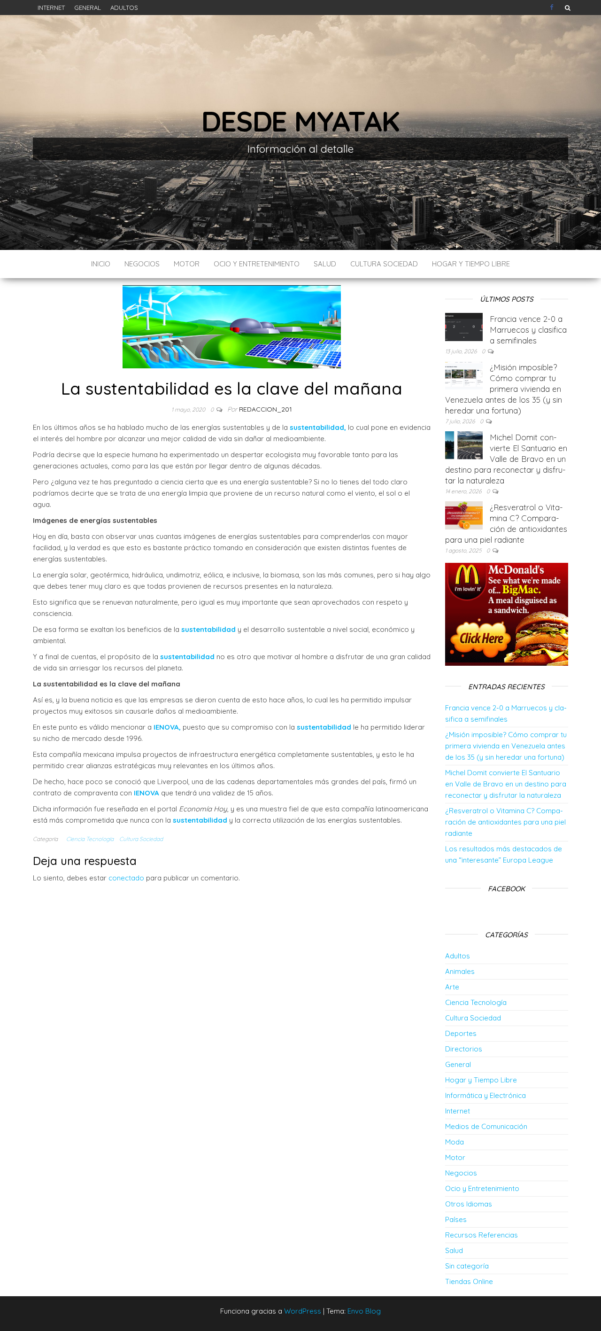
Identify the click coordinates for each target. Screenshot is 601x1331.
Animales (460, 971)
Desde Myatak (300, 121)
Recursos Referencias (481, 1234)
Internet (51, 7)
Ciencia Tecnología (90, 838)
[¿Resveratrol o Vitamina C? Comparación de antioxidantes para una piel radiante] (464, 514)
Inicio (100, 263)
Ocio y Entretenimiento (257, 263)
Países (456, 1219)
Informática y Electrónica (485, 1095)
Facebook (552, 7)
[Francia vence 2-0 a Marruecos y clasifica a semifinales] (464, 326)
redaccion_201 (265, 409)
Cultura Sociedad (384, 263)
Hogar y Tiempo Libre (471, 263)
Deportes (461, 1033)
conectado (126, 877)
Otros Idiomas (468, 1203)
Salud (325, 263)
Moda (454, 1141)
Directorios (463, 1048)
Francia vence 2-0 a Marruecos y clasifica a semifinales (528, 329)
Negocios (142, 263)
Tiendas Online (469, 1281)
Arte (452, 986)
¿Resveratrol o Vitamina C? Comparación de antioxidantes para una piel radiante (505, 822)
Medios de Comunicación (486, 1126)
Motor (187, 263)
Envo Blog (364, 1311)
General (87, 7)
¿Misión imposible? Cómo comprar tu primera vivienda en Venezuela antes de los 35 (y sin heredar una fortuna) (503, 388)
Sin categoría (467, 1265)
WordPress (302, 1311)
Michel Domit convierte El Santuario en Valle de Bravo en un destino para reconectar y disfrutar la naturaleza (506, 458)
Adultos (124, 7)
